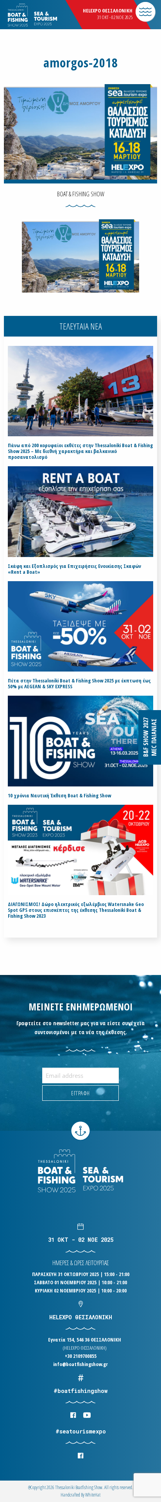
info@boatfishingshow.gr (80, 1364)
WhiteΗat (92, 1494)
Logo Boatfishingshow (46, 15)
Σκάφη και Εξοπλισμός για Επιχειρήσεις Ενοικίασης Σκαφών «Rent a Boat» (74, 569)
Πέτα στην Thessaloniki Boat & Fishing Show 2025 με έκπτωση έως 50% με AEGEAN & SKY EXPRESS (79, 683)
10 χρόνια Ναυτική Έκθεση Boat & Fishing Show (59, 796)
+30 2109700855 (81, 1355)
